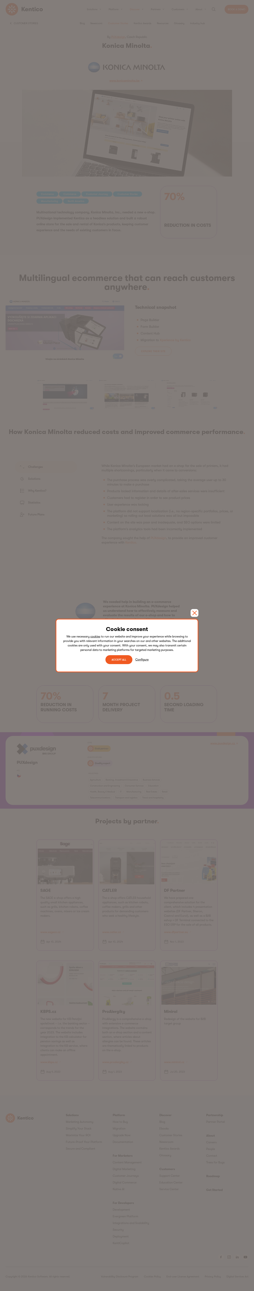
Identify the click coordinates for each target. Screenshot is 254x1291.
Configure (142, 659)
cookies (95, 636)
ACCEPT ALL (119, 659)
